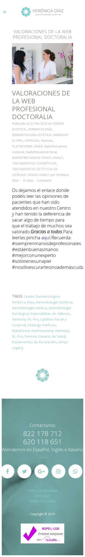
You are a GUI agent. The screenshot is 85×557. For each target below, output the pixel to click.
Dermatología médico (29, 308)
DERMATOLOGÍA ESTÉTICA (31, 135)
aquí (45, 237)
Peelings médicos (42, 325)
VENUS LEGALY (39, 175)
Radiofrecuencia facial (41, 152)
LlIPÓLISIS (32, 140)
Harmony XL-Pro (25, 319)
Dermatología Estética (54, 302)
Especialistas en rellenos (50, 313)
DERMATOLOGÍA (40, 129)
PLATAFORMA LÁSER (27, 146)
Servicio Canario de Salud (45, 336)
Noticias (47, 140)
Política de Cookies (42, 501)
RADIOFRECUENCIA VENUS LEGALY (37, 158)
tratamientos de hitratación (34, 342)
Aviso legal (42, 496)
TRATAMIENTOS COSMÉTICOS (34, 163)
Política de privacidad (42, 490)
